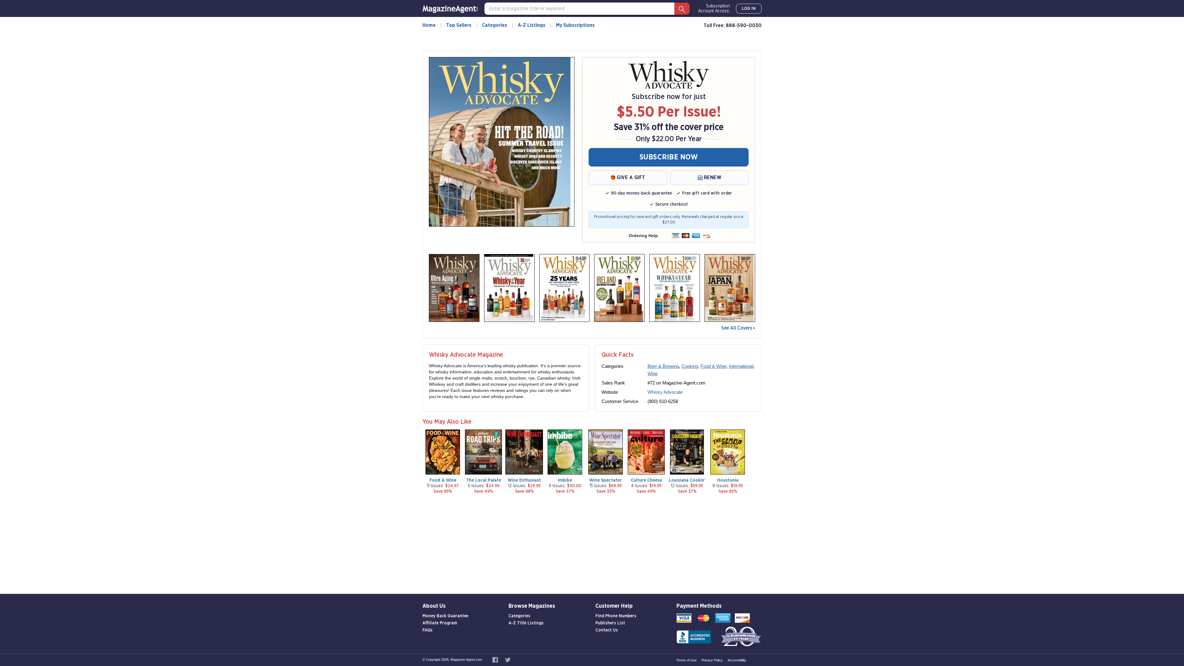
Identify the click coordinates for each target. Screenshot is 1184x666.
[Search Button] (682, 8)
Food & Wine (713, 366)
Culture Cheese (646, 480)
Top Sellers (458, 25)
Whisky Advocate (665, 392)
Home (429, 25)
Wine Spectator (605, 480)
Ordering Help (643, 235)
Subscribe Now (668, 157)
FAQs (427, 630)
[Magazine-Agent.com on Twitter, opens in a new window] (508, 659)
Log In (749, 8)
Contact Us (606, 630)
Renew (713, 177)
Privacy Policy (712, 660)
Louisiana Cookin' (687, 480)
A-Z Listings (531, 25)
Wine (653, 373)
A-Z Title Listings (526, 623)
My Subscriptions (575, 25)
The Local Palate (483, 480)
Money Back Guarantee (445, 616)
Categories (494, 25)
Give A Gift (631, 177)
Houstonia (727, 480)
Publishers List (610, 623)
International (741, 366)
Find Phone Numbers (615, 616)
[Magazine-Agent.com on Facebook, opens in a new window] (495, 659)
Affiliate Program (439, 623)
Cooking (689, 366)
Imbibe (565, 480)
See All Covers (736, 328)
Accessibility (737, 660)
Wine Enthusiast (524, 480)
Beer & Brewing (663, 366)
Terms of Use (686, 660)
